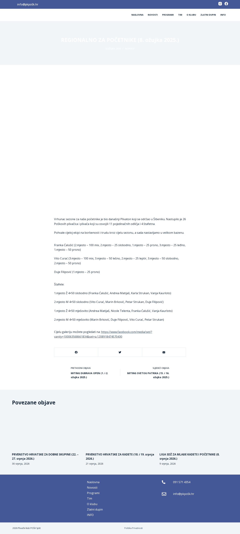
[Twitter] (120, 352)
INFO (223, 14)
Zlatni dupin (208, 14)
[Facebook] (226, 3)
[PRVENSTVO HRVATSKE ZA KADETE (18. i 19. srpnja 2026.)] (120, 429)
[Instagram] (220, 3)
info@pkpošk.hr (27, 4)
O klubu (191, 14)
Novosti (153, 14)
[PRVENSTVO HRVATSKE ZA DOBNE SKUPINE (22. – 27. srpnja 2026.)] (46, 429)
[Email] (164, 352)
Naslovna (137, 14)
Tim (180, 14)
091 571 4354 (181, 482)
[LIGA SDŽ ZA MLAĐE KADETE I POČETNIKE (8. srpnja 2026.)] (194, 429)
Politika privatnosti (133, 528)
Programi (168, 14)
